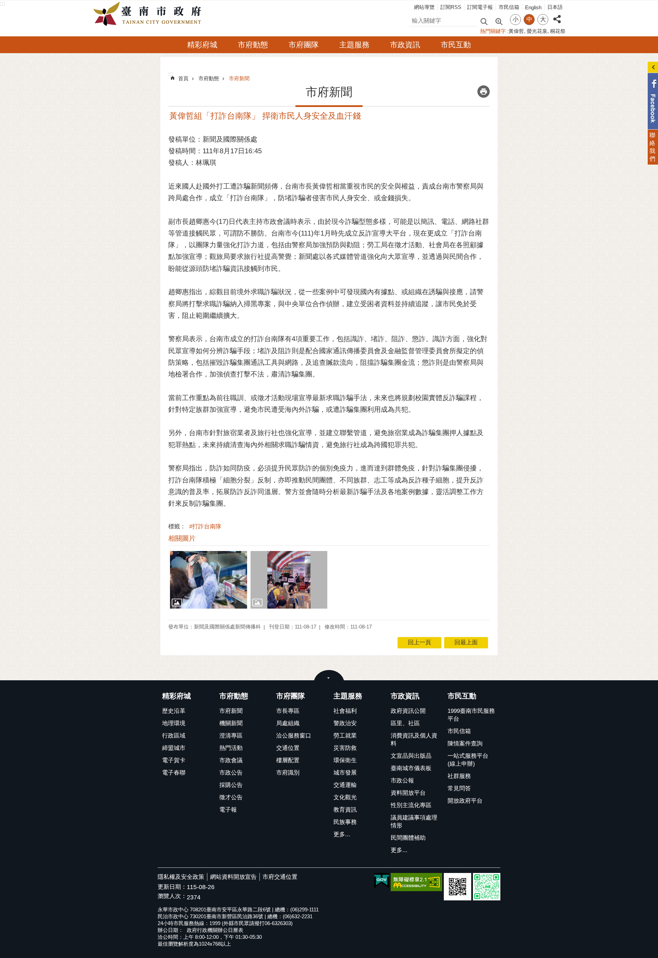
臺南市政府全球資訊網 (149, 14)
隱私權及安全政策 (181, 877)
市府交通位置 (280, 877)
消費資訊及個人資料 (414, 739)
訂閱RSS (450, 7)
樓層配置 (288, 760)
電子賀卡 (173, 760)
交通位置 (288, 748)
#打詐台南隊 (205, 526)
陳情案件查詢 (465, 743)
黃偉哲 (516, 31)
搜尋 (415, 19)
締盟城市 (173, 748)
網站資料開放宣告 (233, 877)
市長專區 (288, 711)
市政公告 (231, 772)
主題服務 (354, 44)
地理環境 (173, 723)
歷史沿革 (173, 711)
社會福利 (345, 711)
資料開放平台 (408, 793)
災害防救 (345, 748)
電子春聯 (173, 772)
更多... (341, 834)
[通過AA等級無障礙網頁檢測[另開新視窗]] (416, 882)
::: (2, 3)
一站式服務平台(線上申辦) (468, 760)
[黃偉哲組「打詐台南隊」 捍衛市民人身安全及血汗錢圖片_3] (457, 886)
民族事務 (345, 822)
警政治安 (345, 723)
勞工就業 (345, 735)
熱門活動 (231, 748)
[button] (208, 580)
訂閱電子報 (480, 7)
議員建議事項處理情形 (414, 821)
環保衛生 (345, 760)
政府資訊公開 (408, 711)
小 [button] (516, 19)
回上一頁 (419, 642)
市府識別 (288, 772)
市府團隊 (304, 44)
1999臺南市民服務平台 (471, 715)
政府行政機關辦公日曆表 (215, 930)
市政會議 (231, 760)
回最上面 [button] (466, 642)
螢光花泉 (537, 31)
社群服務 (459, 776)
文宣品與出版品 (411, 756)
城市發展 (345, 772)
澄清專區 (231, 735)
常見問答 (459, 788)
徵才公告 (231, 797)
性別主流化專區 (411, 805)
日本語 (555, 7)
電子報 (228, 809)
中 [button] (529, 19)
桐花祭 (557, 31)
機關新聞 (231, 723)
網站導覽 (424, 7)
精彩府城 (202, 44)
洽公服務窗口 (293, 735)
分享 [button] (557, 15)
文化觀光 (345, 797)
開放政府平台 (465, 801)
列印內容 (483, 91)
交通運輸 (345, 785)
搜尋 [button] (484, 21)
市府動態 (253, 44)
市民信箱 (509, 7)
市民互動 (456, 44)
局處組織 (288, 723)
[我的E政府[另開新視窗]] (381, 881)
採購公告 (231, 785)
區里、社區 (405, 723)
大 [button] (543, 19)
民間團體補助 (408, 838)
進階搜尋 (498, 21)
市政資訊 (405, 44)
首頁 (183, 78)
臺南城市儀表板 (411, 768)
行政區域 (173, 735)
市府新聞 (239, 78)
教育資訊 (345, 809)
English (533, 7)
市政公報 (402, 780)
